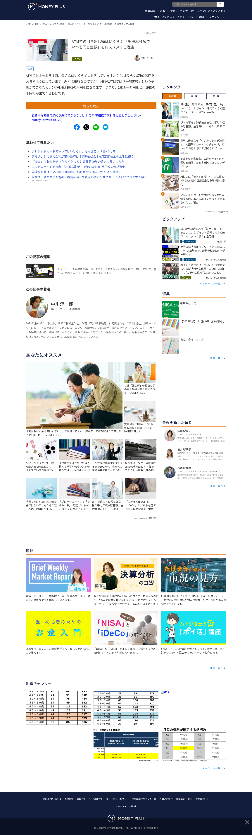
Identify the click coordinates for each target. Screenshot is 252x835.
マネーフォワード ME (126, 806)
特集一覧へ (216, 358)
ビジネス (167, 17)
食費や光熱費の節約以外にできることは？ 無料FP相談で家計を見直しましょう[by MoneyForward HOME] (86, 117)
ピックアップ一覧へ (211, 283)
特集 (172, 11)
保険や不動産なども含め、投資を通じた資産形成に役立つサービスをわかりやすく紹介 (89, 177)
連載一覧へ (216, 667)
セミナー (187, 11)
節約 (29, 68)
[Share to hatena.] (105, 127)
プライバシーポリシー (117, 798)
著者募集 (180, 798)
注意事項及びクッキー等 (144, 798)
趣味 (201, 17)
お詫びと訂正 (202, 798)
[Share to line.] (96, 127)
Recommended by (141, 518)
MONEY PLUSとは (52, 798)
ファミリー (215, 17)
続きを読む (91, 105)
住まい (190, 17)
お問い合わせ (166, 798)
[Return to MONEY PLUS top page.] (46, 6)
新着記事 (150, 11)
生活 (154, 17)
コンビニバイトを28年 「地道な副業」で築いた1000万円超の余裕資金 (78, 166)
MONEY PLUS (32, 23)
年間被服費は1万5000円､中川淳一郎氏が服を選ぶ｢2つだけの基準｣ (76, 172)
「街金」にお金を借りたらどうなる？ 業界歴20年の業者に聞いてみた (78, 161)
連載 (162, 11)
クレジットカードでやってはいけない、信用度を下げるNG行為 (73, 151)
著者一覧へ (216, 485)
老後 (179, 17)
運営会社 (68, 798)
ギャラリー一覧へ (212, 768)
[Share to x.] (86, 127)
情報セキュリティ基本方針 (90, 798)
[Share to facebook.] (77, 127)
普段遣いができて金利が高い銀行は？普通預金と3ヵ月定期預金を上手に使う (83, 156)
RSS (190, 798)
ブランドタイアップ (210, 11)
